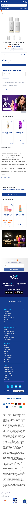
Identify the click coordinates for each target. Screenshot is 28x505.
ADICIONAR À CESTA (14, 65)
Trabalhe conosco (7, 313)
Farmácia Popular (7, 339)
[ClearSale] (4, 501)
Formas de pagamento (8, 371)
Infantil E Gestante (7, 355)
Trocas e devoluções (8, 375)
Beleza (8, 13)
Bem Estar (6, 351)
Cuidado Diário (7, 349)
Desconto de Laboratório (9, 333)
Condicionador (17, 13)
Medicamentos (7, 347)
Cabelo (12, 13)
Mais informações (14, 51)
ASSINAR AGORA (14, 269)
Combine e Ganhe (21, 10)
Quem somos (6, 311)
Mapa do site (6, 379)
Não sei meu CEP (6, 78)
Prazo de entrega (7, 373)
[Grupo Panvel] (5, 492)
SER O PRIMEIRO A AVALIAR (14, 194)
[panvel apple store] (9, 292)
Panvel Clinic (6, 361)
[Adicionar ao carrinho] (11, 121)
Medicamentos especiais (9, 331)
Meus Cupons (4, 10)
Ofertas (5, 377)
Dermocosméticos (7, 357)
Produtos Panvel (7, 359)
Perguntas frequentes (8, 369)
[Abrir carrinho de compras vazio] (26, 2)
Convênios (6, 335)
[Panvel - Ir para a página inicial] (11, 2)
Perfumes (6, 353)
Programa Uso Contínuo (9, 337)
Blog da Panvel (7, 315)
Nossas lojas (6, 323)
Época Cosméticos (6, 83)
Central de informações (8, 367)
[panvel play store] (18, 292)
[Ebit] (15, 501)
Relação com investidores (9, 317)
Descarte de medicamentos (9, 321)
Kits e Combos (10, 10)
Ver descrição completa (5, 177)
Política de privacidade (8, 319)
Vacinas (5, 329)
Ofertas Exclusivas (15, 10)
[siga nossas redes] (8, 386)
